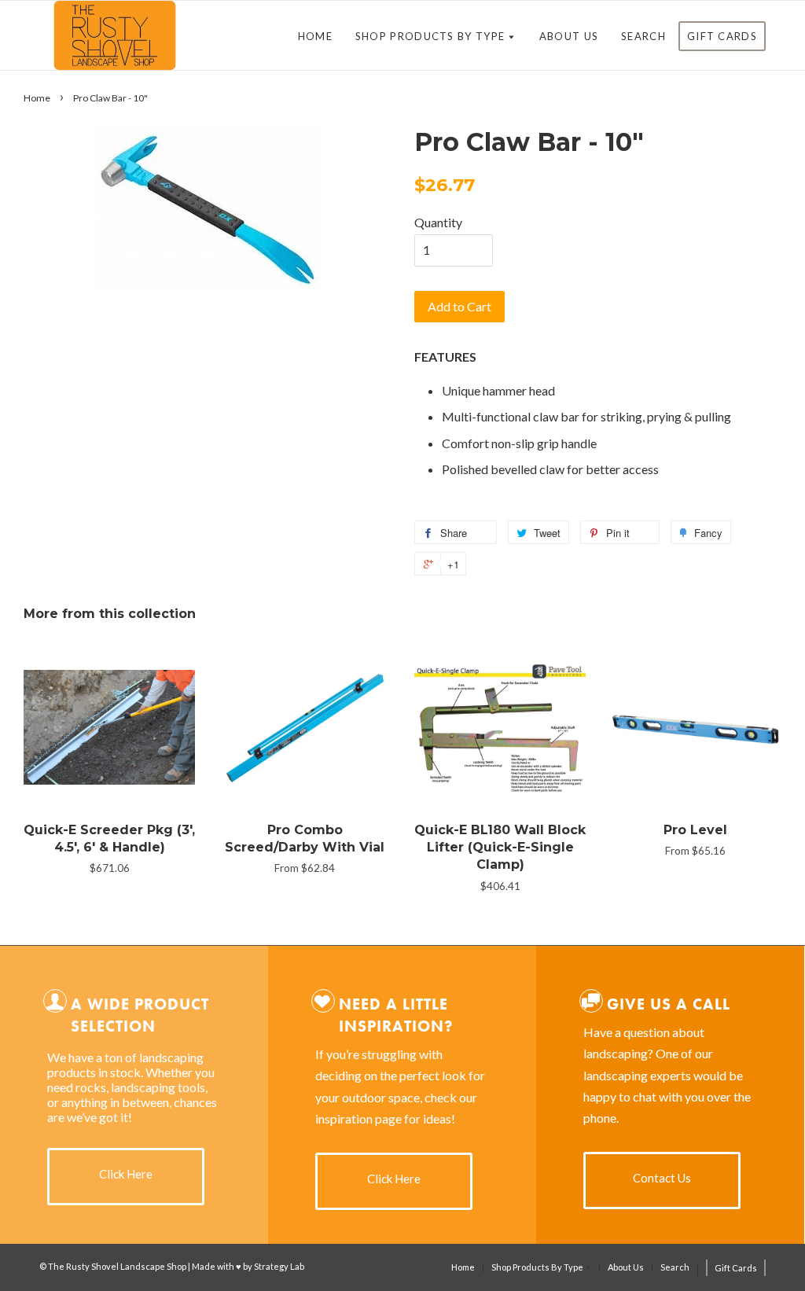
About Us (568, 36)
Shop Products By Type (432, 36)
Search (643, 36)
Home (315, 36)
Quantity (438, 222)
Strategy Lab (279, 1266)
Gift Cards (722, 36)
